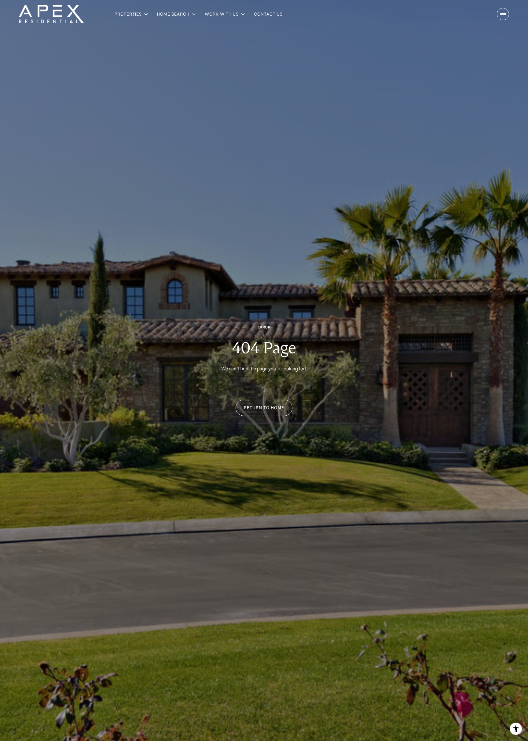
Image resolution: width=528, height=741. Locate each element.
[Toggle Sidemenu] (503, 14)
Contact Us (268, 14)
